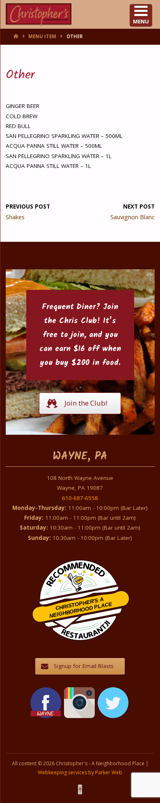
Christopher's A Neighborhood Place (80, 607)
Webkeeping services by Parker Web (80, 772)
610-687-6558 (80, 498)
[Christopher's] (39, 14)
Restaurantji (85, 624)
